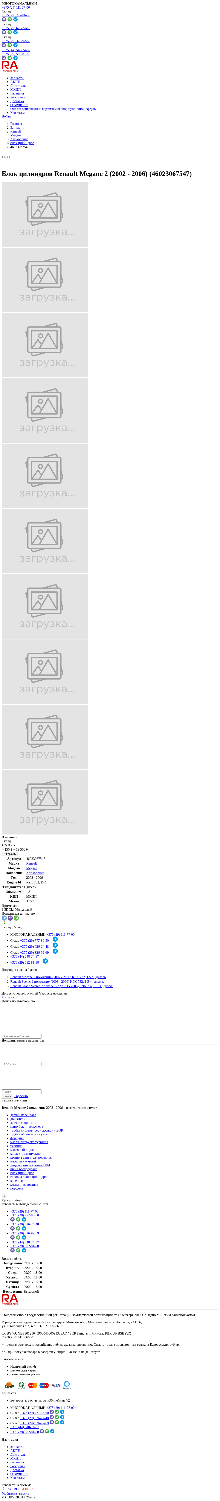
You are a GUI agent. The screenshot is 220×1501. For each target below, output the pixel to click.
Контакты (17, 112)
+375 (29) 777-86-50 (16, 15)
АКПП (15, 82)
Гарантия (17, 93)
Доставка (17, 101)
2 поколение (35, 873)
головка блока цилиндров (29, 1177)
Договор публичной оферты (75, 109)
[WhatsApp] (16, 918)
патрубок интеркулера (26, 1126)
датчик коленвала (23, 1115)
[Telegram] (4, 918)
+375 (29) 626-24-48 (16, 28)
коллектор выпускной (26, 1153)
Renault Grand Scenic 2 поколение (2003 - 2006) (61, 986)
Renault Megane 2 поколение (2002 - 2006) (58, 977)
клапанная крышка (24, 1184)
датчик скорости (22, 1122)
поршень (16, 1188)
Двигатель (18, 85)
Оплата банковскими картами (32, 109)
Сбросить (21, 1096)
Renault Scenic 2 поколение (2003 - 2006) (57, 981)
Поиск (7, 1096)
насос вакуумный (23, 1161)
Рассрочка (17, 97)
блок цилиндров (22, 1173)
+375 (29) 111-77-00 (16, 7)
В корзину (9, 854)
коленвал (17, 1180)
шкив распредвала (23, 1169)
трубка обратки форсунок (29, 1134)
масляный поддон (23, 1150)
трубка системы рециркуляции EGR (36, 1130)
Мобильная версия (15, 1493)
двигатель (17, 1119)
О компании (19, 105)
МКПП (15, 89)
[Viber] (10, 918)
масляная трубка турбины (29, 1142)
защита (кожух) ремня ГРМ (30, 1165)
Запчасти (17, 78)
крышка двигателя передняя (31, 1157)
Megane (31, 868)
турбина (16, 1146)
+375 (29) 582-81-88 (16, 54)
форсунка (17, 1138)
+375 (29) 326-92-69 (16, 41)
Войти (6, 116)
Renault (31, 863)
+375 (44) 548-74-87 (16, 50)
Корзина (9, 997)
